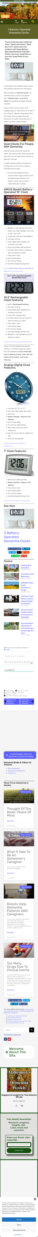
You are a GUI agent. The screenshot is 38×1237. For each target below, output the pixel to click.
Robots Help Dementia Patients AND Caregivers (17, 909)
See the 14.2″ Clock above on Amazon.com (18, 342)
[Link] (24, 662)
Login (8, 649)
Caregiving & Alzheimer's (16, 771)
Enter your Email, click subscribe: (18, 1138)
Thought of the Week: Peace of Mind (19, 812)
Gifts (10, 696)
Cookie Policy (18, 1234)
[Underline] (10, 662)
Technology (23, 696)
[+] (29, 662)
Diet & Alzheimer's (14, 768)
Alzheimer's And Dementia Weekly (19, 3)
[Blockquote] (20, 662)
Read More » (10, 821)
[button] (35, 1199)
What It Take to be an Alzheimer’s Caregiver (18, 857)
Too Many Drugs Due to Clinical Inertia (18, 966)
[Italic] (8, 662)
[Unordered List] (17, 662)
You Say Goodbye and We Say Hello (19, 1021)
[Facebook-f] (5, 1039)
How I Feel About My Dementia (25, 701)
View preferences (19, 1230)
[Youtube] (9, 1039)
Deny (19, 1225)
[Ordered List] (15, 662)
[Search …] (33, 22)
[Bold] (6, 662)
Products (15, 696)
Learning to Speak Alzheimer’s (17, 1016)
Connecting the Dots (14, 1018)
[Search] (31, 1030)
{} (26, 662)
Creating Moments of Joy (16, 1023)
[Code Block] (22, 662)
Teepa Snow (12, 773)
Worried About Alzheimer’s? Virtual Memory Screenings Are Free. (27, 628)
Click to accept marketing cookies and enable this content (19, 133)
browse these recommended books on (19, 1011)
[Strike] (13, 662)
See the (6, 268)
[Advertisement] (19, 731)
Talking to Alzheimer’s (15, 1019)
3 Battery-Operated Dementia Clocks (17, 537)
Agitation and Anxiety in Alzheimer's (11, 701)
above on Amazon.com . (16, 271)
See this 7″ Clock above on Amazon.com (17, 501)
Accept (19, 1219)
